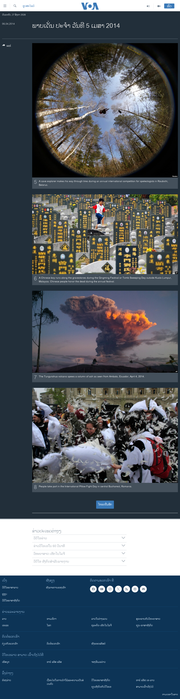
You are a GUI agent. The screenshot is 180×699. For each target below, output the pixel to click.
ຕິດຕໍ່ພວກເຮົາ (53, 644)
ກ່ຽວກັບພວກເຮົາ (10, 644)
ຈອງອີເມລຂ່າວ (98, 662)
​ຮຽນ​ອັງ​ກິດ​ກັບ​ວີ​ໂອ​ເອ (101, 687)
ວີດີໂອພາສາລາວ (10, 587)
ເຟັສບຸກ (5, 662)
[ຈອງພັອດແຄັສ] (143, 589)
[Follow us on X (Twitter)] (118, 589)
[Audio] (148, 6)
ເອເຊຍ (5, 625)
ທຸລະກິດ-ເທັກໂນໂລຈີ (101, 625)
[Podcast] (135, 589)
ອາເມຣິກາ (51, 619)
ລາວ (4, 619)
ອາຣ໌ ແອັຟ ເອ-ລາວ (145, 680)
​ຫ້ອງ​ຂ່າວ (6, 680)
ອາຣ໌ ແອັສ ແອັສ (54, 662)
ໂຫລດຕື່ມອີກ (105, 504)
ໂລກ (49, 625)
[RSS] (126, 589)
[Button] (6, 46)
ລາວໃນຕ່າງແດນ (99, 619)
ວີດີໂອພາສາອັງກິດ (11, 600)
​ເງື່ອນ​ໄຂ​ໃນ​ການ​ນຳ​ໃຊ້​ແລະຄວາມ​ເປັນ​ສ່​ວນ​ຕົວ (65, 682)
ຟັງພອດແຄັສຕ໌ (98, 644)
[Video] (159, 6)
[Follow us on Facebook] (93, 589)
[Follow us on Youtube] (101, 589)
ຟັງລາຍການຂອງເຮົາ (56, 587)
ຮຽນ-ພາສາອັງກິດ (144, 625)
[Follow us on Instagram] (110, 589)
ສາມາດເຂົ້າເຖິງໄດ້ (144, 687)
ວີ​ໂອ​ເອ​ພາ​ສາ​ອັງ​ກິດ (100, 680)
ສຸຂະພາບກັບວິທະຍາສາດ (148, 619)
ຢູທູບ (4, 594)
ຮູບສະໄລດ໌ (28, 6)
